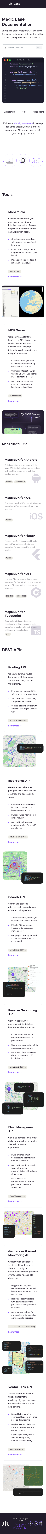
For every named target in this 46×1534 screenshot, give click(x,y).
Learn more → (14, 277)
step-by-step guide (23, 123)
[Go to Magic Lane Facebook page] (30, 1523)
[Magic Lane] (11, 3)
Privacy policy (20, 1528)
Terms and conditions (20, 1525)
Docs (17, 4)
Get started (9, 112)
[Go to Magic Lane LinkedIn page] (41, 1523)
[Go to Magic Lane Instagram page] (36, 1523)
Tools (23, 112)
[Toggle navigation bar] (4, 4)
